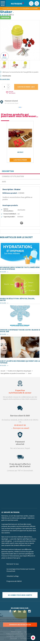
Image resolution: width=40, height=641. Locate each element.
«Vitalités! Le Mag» (13, 576)
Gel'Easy (20, 152)
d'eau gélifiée (26, 8)
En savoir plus (5, 79)
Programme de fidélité (14, 581)
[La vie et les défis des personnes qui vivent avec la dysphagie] (20, 347)
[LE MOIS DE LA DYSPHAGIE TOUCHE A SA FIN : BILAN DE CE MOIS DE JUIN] (20, 316)
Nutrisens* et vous (13, 564)
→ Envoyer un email (20, 428)
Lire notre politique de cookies (9, 632)
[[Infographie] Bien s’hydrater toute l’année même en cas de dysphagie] (20, 253)
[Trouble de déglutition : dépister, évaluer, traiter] (20, 284)
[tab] (20, 171)
